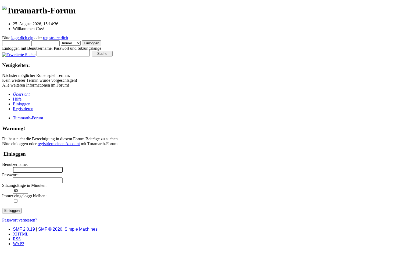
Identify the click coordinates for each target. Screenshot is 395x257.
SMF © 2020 (50, 229)
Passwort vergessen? (19, 220)
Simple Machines (81, 229)
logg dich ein (22, 37)
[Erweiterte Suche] (18, 53)
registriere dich (55, 37)
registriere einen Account (59, 143)
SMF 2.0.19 (24, 229)
